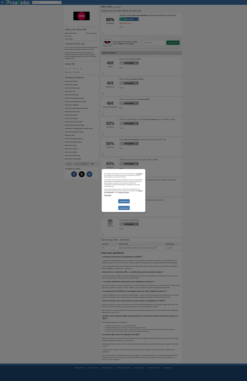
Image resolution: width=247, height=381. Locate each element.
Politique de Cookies (123, 192)
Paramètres (107, 195)
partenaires (139, 173)
